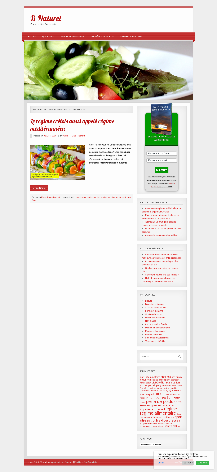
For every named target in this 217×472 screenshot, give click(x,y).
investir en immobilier (170, 388)
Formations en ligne (131, 36)
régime (170, 408)
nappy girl (144, 398)
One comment (78, 136)
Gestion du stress (153, 314)
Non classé (150, 321)
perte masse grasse (161, 403)
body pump (176, 377)
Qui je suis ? (48, 36)
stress (145, 420)
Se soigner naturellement (157, 337)
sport (178, 417)
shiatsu (154, 417)
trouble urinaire (158, 426)
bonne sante (81, 197)
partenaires (57, 462)
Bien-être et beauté (103, 36)
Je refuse (188, 463)
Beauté (148, 301)
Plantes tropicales (154, 334)
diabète (156, 382)
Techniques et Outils (155, 341)
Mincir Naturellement (73, 36)
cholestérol (154, 380)
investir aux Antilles (155, 388)
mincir (159, 393)
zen (179, 426)
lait (181, 390)
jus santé (174, 390)
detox (148, 383)
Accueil (32, 36)
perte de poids (159, 401)
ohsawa (142, 402)
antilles (165, 376)
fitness (165, 382)
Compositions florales (156, 307)
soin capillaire (164, 417)
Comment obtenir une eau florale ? (162, 274)
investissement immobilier (149, 390)
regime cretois (94, 197)
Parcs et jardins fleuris (156, 324)
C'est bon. (202, 463)
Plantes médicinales (155, 331)
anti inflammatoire (150, 377)
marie (65, 136)
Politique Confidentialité (86, 462)
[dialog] (184, 460)
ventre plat (171, 426)
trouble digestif (161, 420)
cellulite (144, 379)
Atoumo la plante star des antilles (161, 235)
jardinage (164, 390)
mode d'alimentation (172, 394)
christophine (164, 380)
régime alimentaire (158, 413)
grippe (155, 385)
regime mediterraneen (111, 197)
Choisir (161, 463)
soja (173, 417)
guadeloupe (165, 385)
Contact (68, 462)
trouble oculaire (157, 424)
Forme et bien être (154, 311)
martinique (146, 394)
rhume (159, 409)
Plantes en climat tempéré (157, 327)
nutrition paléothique (164, 397)
